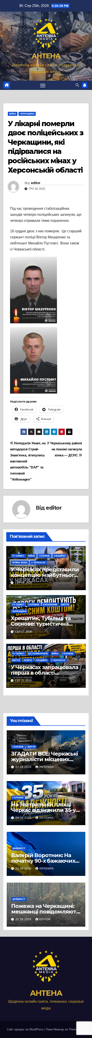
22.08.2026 (23, 919)
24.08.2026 (23, 767)
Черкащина (27, 113)
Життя (65, 604)
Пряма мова (19, 562)
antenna (46, 767)
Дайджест (19, 848)
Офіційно (59, 556)
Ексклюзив (50, 604)
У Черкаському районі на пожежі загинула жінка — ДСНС (64, 449)
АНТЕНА (46, 56)
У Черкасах (38, 562)
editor (35, 183)
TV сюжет (18, 556)
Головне (44, 556)
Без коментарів (38, 653)
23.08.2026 (23, 868)
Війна (12, 113)
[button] (77, 85)
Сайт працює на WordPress (25, 1029)
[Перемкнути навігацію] (43, 85)
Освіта (28, 660)
